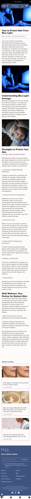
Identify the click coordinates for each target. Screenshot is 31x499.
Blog (17, 473)
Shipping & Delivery (20, 476)
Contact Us (3, 473)
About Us (3, 470)
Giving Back (18, 478)
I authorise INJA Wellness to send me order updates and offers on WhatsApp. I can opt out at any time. (16, 465)
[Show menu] (4, 6)
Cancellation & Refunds (6, 481)
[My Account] (22, 6)
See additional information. (17, 490)
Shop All (18, 470)
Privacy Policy (4, 476)
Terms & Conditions (5, 478)
